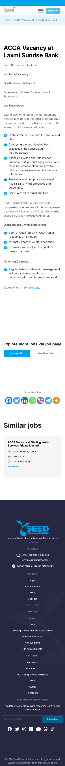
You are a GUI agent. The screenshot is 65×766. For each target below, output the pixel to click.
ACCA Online (33, 605)
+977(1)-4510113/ (30, 561)
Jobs (32, 624)
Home (7, 19)
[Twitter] (16, 400)
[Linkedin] (24, 400)
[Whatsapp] (32, 400)
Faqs (32, 593)
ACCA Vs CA (32, 668)
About (32, 618)
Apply (32, 580)
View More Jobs (46, 353)
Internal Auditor (31, 287)
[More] (56, 400)
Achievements (32, 643)
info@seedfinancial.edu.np (35, 555)
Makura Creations (47, 763)
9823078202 (44, 561)
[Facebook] (8, 400)
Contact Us (17, 353)
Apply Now (52, 11)
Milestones (32, 693)
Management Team (32, 637)
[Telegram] (48, 400)
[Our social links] (10, 730)
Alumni (32, 687)
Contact (32, 599)
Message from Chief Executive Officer (32, 631)
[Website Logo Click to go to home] (9, 8)
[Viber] (40, 400)
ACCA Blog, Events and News (32, 675)
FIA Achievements (32, 649)
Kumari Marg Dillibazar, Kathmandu (35, 566)
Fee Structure (32, 587)
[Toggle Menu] (41, 10)
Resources (32, 662)
